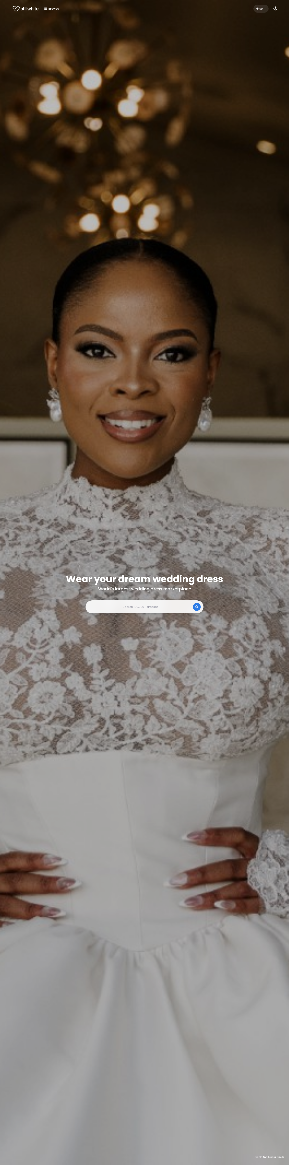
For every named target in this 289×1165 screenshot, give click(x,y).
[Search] (197, 607)
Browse (53, 9)
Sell (261, 9)
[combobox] (144, 607)
